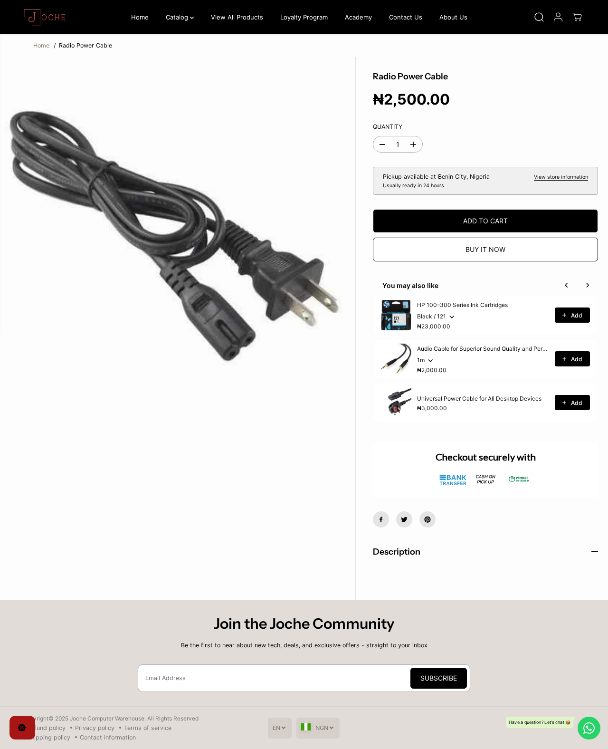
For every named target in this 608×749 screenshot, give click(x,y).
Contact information (108, 737)
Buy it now (485, 249)
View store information (561, 177)
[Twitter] (404, 519)
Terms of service (147, 727)
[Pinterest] (427, 519)
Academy (358, 17)
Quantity (387, 126)
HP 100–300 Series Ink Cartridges (462, 304)
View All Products (237, 17)
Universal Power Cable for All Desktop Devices (479, 398)
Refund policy (46, 727)
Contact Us (405, 17)
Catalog (178, 17)
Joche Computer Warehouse (107, 718)
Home (140, 17)
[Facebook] (381, 519)
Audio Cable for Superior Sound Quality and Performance (483, 348)
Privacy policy (94, 727)
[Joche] (46, 17)
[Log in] (558, 17)
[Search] (539, 17)
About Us (453, 17)
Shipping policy (48, 737)
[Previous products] (566, 285)
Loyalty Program (304, 17)
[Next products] (587, 285)
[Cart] (577, 17)
